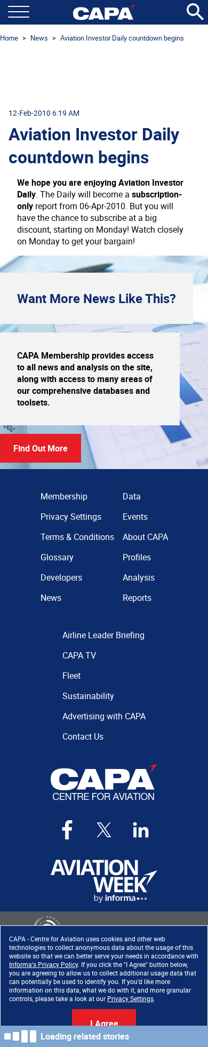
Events (135, 516)
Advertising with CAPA (104, 716)
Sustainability (88, 696)
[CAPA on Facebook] (67, 830)
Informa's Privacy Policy (43, 964)
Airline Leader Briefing (103, 635)
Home (9, 38)
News (39, 38)
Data (132, 496)
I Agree (104, 1023)
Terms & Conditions (77, 537)
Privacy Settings (130, 998)
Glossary (57, 557)
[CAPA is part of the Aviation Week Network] (104, 881)
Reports (137, 598)
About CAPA (145, 537)
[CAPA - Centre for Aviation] (104, 12)
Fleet (71, 675)
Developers (61, 577)
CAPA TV (79, 655)
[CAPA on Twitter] (104, 830)
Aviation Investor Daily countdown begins (122, 38)
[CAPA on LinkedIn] (141, 830)
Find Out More (40, 448)
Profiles (137, 557)
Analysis (139, 577)
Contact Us (82, 736)
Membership (64, 496)
